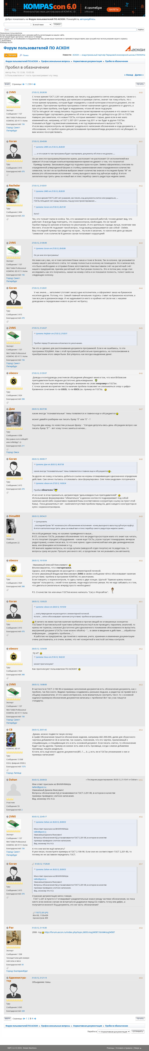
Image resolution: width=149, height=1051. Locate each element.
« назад (128, 74)
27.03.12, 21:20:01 (39, 288)
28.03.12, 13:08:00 (39, 684)
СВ (10, 729)
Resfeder (14, 185)
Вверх (7, 1018)
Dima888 (14, 516)
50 (23, 964)
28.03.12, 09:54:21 (39, 516)
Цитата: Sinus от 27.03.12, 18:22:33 (50, 657)
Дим (12, 409)
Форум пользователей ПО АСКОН (36, 47)
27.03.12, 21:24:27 (39, 328)
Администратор (16, 979)
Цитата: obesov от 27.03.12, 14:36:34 (51, 483)
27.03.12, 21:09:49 (39, 242)
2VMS (12, 92)
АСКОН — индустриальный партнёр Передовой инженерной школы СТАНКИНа (109, 55)
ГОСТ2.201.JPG (41, 912)
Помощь (110, 1048)
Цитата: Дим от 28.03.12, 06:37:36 (50, 464)
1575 (24, 766)
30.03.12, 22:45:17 (39, 816)
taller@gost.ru (39, 787)
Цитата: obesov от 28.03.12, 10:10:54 (51, 607)
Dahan (13, 779)
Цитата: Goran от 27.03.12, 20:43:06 (50, 248)
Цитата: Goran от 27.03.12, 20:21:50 (50, 207)
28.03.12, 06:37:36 (39, 409)
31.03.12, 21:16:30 (39, 927)
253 (23, 216)
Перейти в (92, 1031)
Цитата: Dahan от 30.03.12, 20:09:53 (51, 822)
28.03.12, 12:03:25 (39, 601)
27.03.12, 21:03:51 (39, 185)
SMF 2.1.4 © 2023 (14, 1048)
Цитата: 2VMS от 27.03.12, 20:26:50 (50, 147)
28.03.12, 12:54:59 (39, 648)
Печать (140, 84)
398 (23, 399)
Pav (11, 927)
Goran (13, 141)
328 (23, 1011)
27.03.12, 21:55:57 (39, 373)
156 (23, 124)
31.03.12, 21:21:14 (39, 977)
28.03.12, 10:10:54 (39, 560)
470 (23, 171)
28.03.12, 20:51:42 (39, 729)
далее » (139, 74)
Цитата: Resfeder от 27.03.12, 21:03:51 (51, 333)
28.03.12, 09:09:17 (39, 459)
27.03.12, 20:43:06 (39, 141)
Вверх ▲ (138, 1048)
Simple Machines (30, 1048)
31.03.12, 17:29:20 (42, 863)
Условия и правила (124, 1048)
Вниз (7, 84)
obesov (13, 373)
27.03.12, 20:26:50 (39, 92)
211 (23, 446)
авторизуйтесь (87, 19)
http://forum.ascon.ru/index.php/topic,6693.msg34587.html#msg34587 (80, 932)
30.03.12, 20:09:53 (39, 779)
